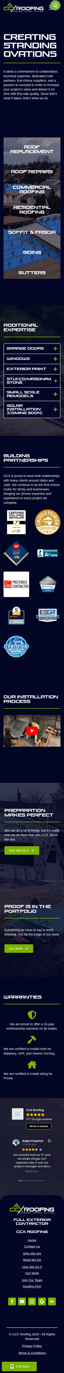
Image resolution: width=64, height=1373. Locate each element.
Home (32, 1240)
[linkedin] (52, 1301)
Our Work (32, 1273)
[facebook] (12, 1301)
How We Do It (32, 1267)
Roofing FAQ (32, 1286)
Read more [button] (32, 1171)
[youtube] (22, 1301)
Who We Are (32, 1253)
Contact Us (32, 1246)
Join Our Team (32, 1280)
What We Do (32, 1260)
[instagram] (32, 1301)
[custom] (42, 1301)
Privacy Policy (32, 1346)
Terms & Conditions (32, 1353)
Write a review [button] (39, 1126)
